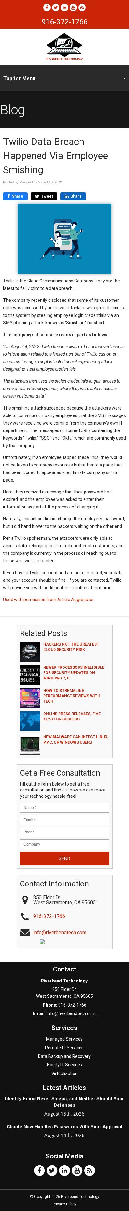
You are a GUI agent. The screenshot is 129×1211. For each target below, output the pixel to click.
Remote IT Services (64, 1047)
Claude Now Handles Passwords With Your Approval (64, 1127)
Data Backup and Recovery (64, 1056)
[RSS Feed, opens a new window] (82, 7)
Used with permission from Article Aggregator (48, 599)
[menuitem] (64, 1039)
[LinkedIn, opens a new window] (64, 7)
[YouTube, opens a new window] (73, 7)
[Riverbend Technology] (64, 58)
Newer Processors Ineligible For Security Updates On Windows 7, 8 (73, 672)
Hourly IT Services (64, 1064)
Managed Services (64, 1039)
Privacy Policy (64, 1204)
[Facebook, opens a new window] (47, 7)
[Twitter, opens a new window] (55, 7)
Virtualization (64, 1073)
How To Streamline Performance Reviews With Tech (71, 695)
